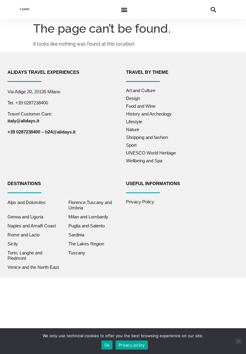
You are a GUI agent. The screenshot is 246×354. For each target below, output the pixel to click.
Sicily (13, 243)
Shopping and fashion (147, 137)
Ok (107, 345)
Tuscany (76, 252)
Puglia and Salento (86, 225)
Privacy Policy (140, 201)
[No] (239, 341)
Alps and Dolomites (27, 202)
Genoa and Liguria (25, 216)
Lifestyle (134, 121)
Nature (132, 129)
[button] (124, 9)
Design (133, 98)
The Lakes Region (86, 243)
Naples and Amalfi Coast (32, 225)
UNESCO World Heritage (151, 152)
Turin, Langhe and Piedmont (25, 255)
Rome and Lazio (24, 234)
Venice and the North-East (33, 267)
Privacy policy (131, 345)
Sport (131, 145)
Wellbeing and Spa (144, 160)
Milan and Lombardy (88, 216)
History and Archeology (149, 113)
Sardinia (76, 234)
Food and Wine (140, 106)
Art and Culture (140, 90)
